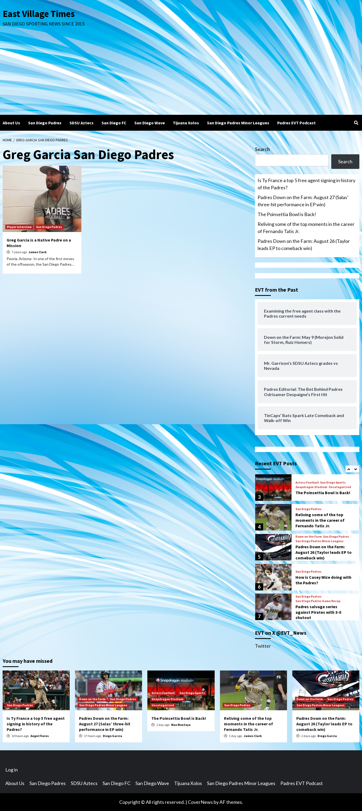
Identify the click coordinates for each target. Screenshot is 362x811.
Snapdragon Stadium (311, 487)
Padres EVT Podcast (296, 122)
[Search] (356, 123)
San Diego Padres (44, 122)
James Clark (38, 252)
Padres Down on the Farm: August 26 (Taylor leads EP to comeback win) (304, 244)
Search (262, 149)
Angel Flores (39, 736)
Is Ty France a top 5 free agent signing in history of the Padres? (306, 183)
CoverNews (200, 802)
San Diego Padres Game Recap (317, 601)
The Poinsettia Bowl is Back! (287, 214)
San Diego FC (113, 122)
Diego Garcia (112, 736)
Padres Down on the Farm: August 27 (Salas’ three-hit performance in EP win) (303, 200)
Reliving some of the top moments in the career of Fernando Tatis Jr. (306, 227)
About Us (11, 122)
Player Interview (19, 227)
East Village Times (39, 14)
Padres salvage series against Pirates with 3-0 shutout (318, 612)
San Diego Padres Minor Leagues (238, 122)
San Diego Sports (333, 482)
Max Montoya (181, 725)
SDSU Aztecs (81, 122)
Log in (11, 770)
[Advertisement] (181, 75)
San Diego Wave (149, 122)
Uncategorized (340, 487)
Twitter (263, 646)
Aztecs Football (307, 482)
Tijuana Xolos (186, 122)
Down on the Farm (308, 536)
